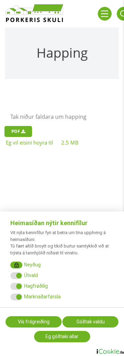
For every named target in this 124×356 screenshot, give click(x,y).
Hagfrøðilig (36, 286)
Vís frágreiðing (34, 321)
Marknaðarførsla (42, 296)
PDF (16, 131)
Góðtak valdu (90, 321)
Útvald (31, 275)
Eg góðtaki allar (62, 336)
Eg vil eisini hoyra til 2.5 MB (42, 142)
